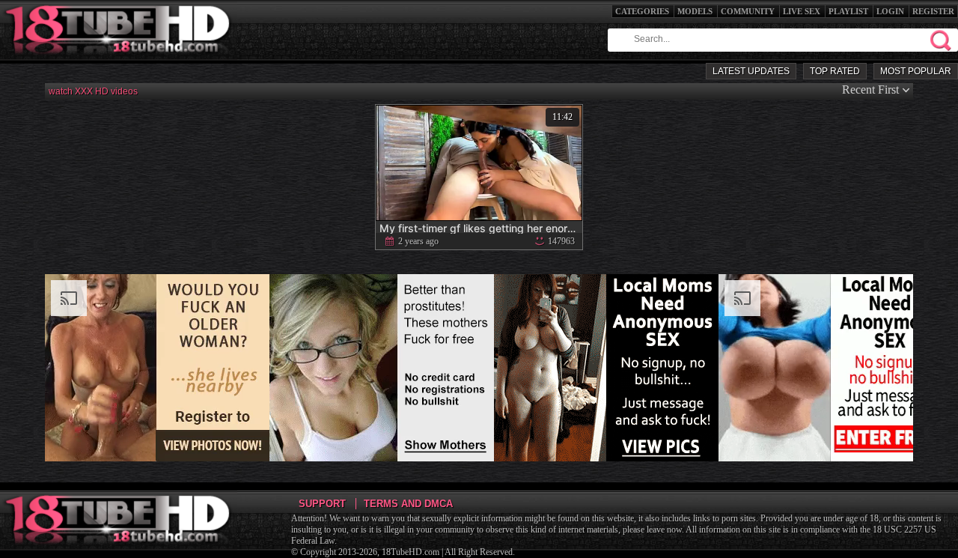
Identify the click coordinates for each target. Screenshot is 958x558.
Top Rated (835, 71)
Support (322, 503)
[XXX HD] (118, 59)
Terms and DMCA (408, 503)
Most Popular (915, 71)
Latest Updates (751, 71)
